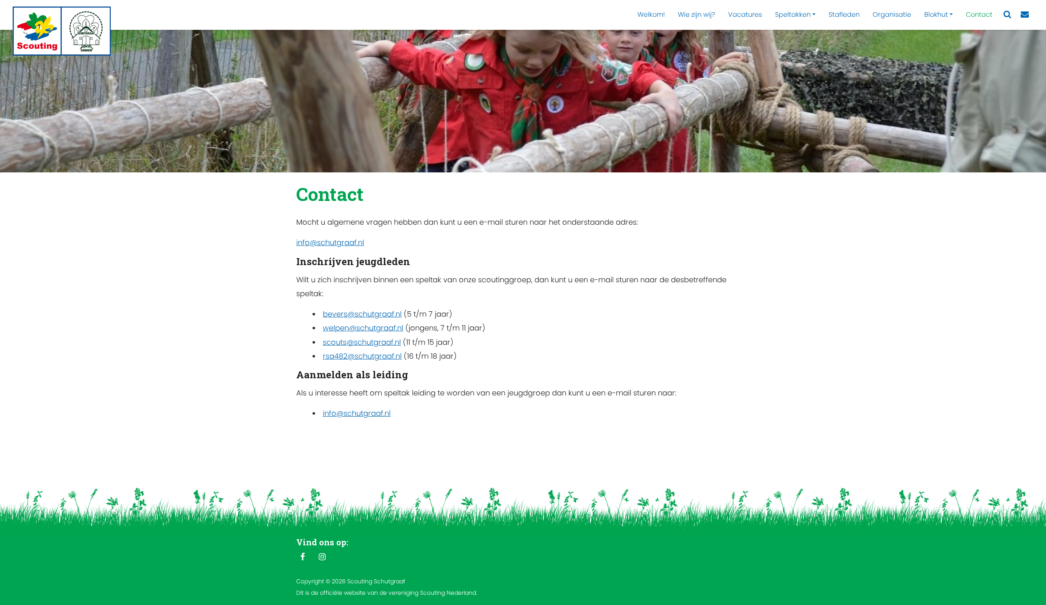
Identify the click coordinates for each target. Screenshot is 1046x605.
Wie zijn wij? (696, 14)
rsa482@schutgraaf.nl (362, 356)
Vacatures (745, 14)
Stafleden (844, 14)
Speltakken (793, 14)
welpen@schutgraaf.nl (363, 328)
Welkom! (651, 14)
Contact (979, 14)
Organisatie (892, 14)
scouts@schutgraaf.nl (362, 342)
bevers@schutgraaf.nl (362, 314)
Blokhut (936, 14)
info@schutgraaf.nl (330, 242)
